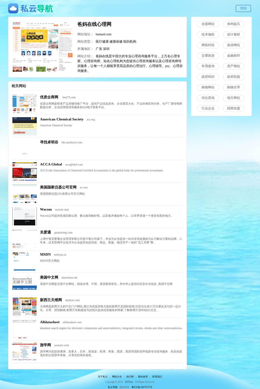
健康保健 (115, 41)
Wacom (46, 209)
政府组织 (208, 76)
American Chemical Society (61, 119)
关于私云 (103, 376)
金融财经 (233, 55)
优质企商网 (49, 97)
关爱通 (45, 232)
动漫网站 (208, 24)
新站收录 (143, 376)
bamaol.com (103, 34)
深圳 (106, 49)
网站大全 (117, 376)
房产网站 (233, 66)
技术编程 (208, 34)
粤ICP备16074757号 (141, 387)
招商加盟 (233, 108)
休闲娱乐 (233, 24)
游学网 (45, 345)
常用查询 (208, 66)
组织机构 (129, 41)
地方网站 (233, 97)
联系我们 (157, 376)
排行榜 (130, 376)
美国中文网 (49, 277)
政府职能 (233, 76)
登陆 (243, 8)
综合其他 (208, 97)
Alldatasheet (50, 322)
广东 (99, 49)
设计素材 (233, 34)
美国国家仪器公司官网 (58, 187)
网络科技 (208, 45)
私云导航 (113, 387)
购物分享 (233, 87)
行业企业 (208, 108)
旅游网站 (233, 45)
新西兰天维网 (51, 300)
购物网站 (208, 87)
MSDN (45, 254)
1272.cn (129, 381)
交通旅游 (208, 55)
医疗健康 (102, 41)
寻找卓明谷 (49, 142)
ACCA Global (51, 164)
